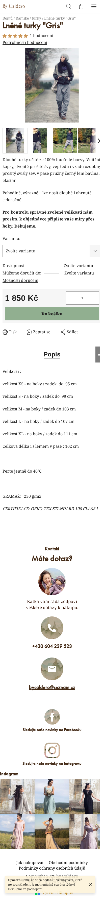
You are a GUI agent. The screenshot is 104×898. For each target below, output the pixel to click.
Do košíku (52, 314)
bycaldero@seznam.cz (52, 687)
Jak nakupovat (30, 862)
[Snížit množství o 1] (69, 298)
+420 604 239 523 (52, 646)
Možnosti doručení (20, 280)
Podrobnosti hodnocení (25, 42)
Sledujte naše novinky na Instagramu (52, 763)
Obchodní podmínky (68, 862)
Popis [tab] (52, 354)
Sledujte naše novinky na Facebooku (52, 729)
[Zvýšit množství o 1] (95, 298)
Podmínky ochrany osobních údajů (52, 868)
